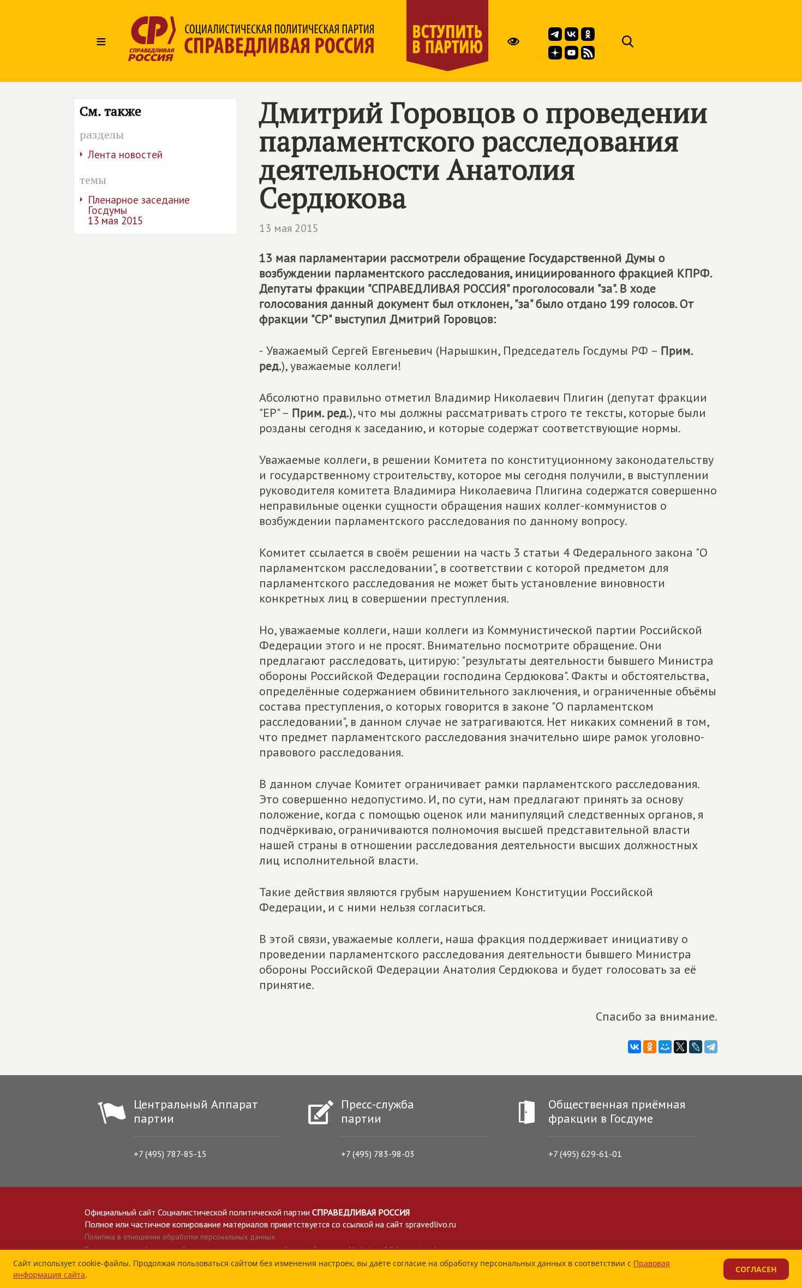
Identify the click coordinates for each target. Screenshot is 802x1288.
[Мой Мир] (665, 1046)
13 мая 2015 (289, 228)
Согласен (756, 1269)
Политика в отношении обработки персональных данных (180, 1237)
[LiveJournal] (695, 1046)
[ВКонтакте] (634, 1046)
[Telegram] (710, 1046)
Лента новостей (125, 154)
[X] (680, 1046)
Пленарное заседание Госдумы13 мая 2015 (139, 210)
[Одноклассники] (649, 1046)
